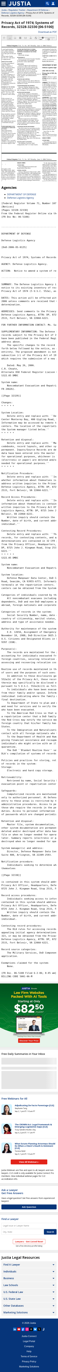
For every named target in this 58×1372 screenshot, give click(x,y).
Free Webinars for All (14, 1098)
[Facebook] (23, 1329)
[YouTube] (19, 1329)
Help (29, 1351)
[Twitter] (39, 1329)
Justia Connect (29, 1336)
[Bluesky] (35, 1329)
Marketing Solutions (15, 1312)
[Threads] (31, 1329)
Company (29, 1346)
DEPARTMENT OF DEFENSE (21, 194)
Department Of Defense (37, 10)
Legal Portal (29, 1341)
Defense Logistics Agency (12, 13)
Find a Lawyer (10, 1219)
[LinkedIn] (14, 1329)
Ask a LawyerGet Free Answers (12, 1191)
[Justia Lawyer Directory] (43, 1329)
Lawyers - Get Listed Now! (29, 1241)
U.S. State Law (12, 1298)
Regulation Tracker (16, 10)
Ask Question (29, 1206)
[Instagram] (27, 1329)
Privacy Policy (29, 1361)
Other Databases (13, 1305)
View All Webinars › (29, 1161)
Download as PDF (47, 31)
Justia (4, 10)
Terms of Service (29, 1356)
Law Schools (10, 1285)
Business (8, 1278)
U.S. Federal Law (13, 1292)
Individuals (9, 1271)
